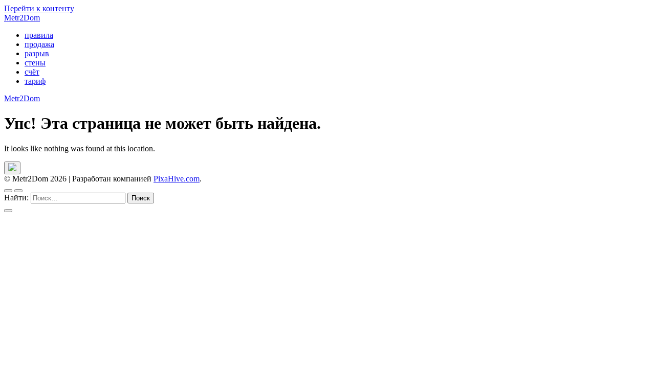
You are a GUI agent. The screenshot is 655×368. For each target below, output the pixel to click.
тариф (35, 81)
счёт (32, 71)
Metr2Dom (22, 17)
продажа (39, 44)
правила (39, 35)
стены (35, 62)
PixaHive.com (177, 178)
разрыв (37, 53)
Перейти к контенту (39, 8)
